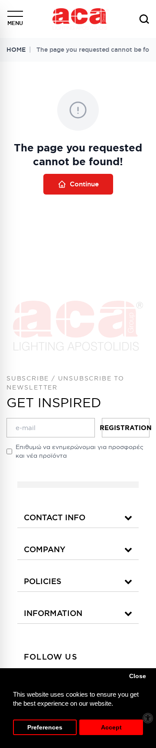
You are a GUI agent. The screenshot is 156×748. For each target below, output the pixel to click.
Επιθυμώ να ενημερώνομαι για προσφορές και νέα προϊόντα (79, 451)
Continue (84, 184)
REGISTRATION (126, 427)
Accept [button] (111, 727)
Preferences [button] (44, 727)
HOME (16, 49)
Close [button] (137, 676)
